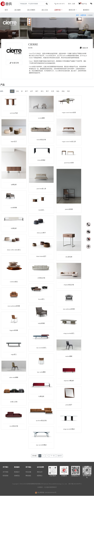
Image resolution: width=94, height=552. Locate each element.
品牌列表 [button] (57, 10)
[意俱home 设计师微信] (91, 4)
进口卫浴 (45, 10)
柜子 (26, 91)
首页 (6, 10)
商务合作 (40, 472)
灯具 (52, 91)
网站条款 (28, 475)
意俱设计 (17, 472)
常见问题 (28, 472)
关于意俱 (5, 472)
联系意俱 (5, 475)
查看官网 (15, 63)
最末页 (60, 455)
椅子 (37, 91)
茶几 (42, 91)
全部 (12, 91)
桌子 (31, 91)
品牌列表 (83, 15)
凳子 (47, 91)
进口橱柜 (17, 10)
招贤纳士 (40, 475)
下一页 (52, 455)
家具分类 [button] (72, 10)
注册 (73, 3)
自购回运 (17, 475)
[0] (88, 242)
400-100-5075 (60, 3)
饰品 (57, 91)
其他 (63, 91)
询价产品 (83, 4)
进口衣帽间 (31, 10)
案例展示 (86, 10)
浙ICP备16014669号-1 (75, 484)
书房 (68, 91)
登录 (69, 3)
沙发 (17, 91)
